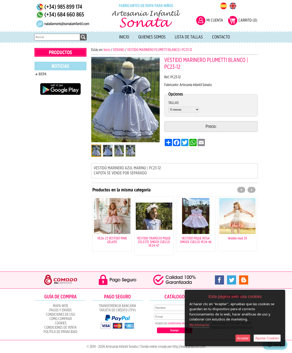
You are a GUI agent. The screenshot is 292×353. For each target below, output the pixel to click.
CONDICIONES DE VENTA (60, 327)
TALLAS (173, 103)
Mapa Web (60, 306)
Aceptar (243, 338)
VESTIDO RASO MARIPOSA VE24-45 (243, 240)
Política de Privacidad (60, 332)
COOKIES (60, 323)
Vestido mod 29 (200, 238)
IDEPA (43, 74)
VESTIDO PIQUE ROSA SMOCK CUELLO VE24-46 (159, 240)
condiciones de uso (178, 323)
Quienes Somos (152, 37)
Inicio (124, 37)
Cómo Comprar (60, 319)
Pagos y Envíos (60, 310)
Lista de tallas (189, 37)
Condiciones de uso (60, 314)
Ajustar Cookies (267, 338)
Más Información (199, 325)
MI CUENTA (214, 20)
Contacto (221, 37)
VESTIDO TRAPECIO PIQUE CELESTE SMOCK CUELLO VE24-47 (117, 242)
